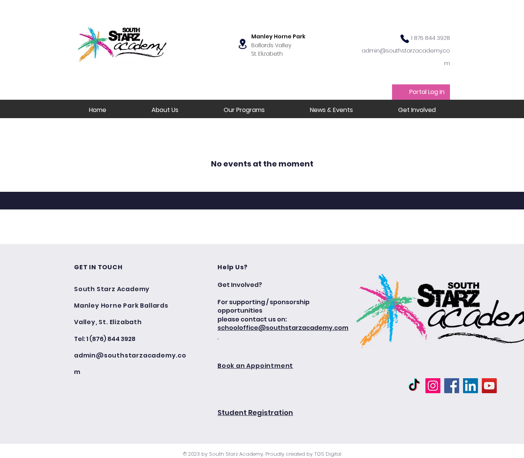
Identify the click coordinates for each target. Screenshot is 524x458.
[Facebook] (451, 385)
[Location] (242, 44)
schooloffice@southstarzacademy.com (283, 327)
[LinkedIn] (470, 385)
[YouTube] (489, 385)
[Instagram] (432, 385)
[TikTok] (414, 385)
